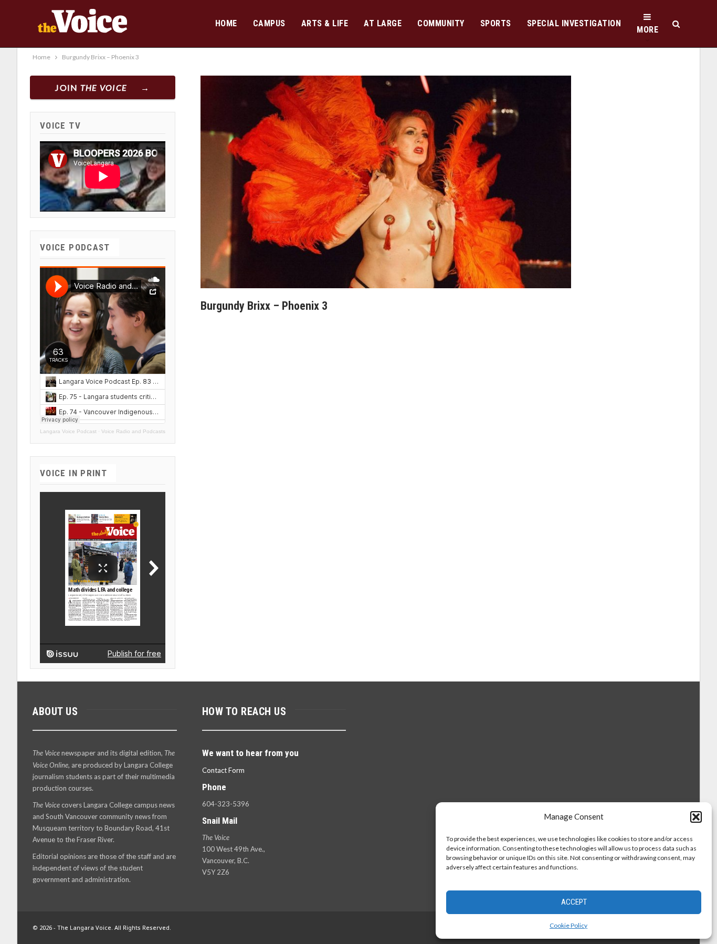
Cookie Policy (568, 925)
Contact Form (223, 770)
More (647, 30)
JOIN (91, 87)
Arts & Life (325, 23)
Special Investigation (574, 23)
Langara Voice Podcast (68, 431)
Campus (269, 23)
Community (441, 23)
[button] (696, 817)
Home (226, 23)
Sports (495, 23)
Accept (574, 902)
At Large (383, 23)
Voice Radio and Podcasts (133, 431)
